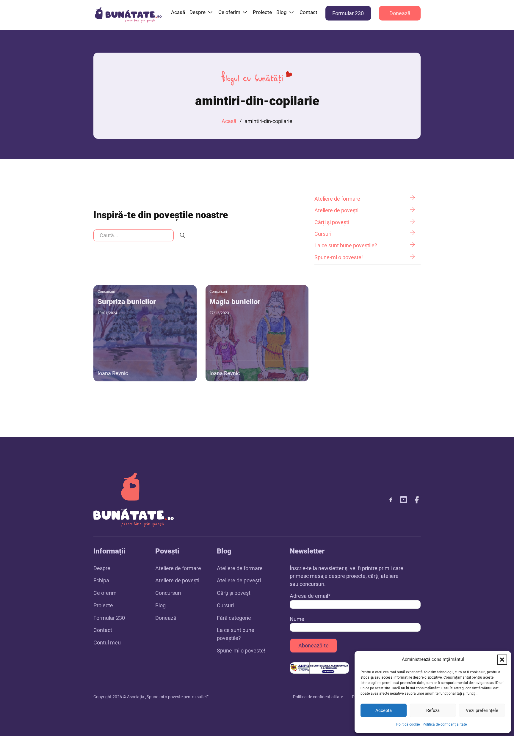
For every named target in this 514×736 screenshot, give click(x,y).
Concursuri (106, 292)
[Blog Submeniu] (291, 12)
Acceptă (383, 710)
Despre (197, 12)
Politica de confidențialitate (318, 696)
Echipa (101, 580)
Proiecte (262, 12)
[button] (502, 660)
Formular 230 (348, 13)
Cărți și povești (234, 593)
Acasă (178, 12)
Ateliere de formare (178, 568)
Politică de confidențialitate (445, 724)
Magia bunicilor (234, 302)
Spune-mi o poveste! (241, 650)
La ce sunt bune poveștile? (235, 634)
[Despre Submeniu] (210, 12)
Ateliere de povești (177, 580)
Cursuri (225, 605)
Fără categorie (234, 618)
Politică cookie (408, 724)
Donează (399, 13)
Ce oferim (229, 12)
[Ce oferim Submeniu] (244, 12)
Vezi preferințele (482, 710)
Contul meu (107, 642)
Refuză (433, 710)
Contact (308, 12)
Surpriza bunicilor (127, 302)
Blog (281, 12)
